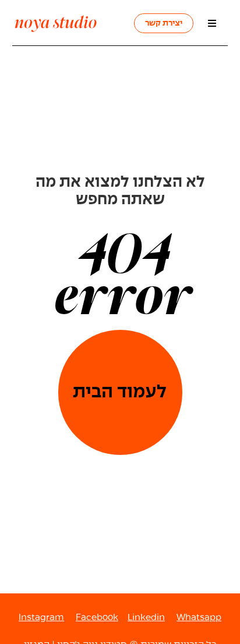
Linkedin (146, 617)
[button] (212, 23)
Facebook (97, 617)
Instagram (41, 617)
